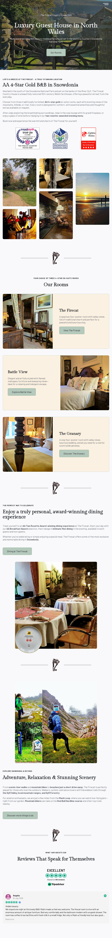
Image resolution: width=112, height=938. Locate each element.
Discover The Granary (74, 453)
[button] (106, 4)
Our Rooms (56, 52)
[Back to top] (106, 932)
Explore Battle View (22, 392)
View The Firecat (72, 330)
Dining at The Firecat (17, 551)
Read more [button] (9, 919)
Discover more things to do (20, 815)
